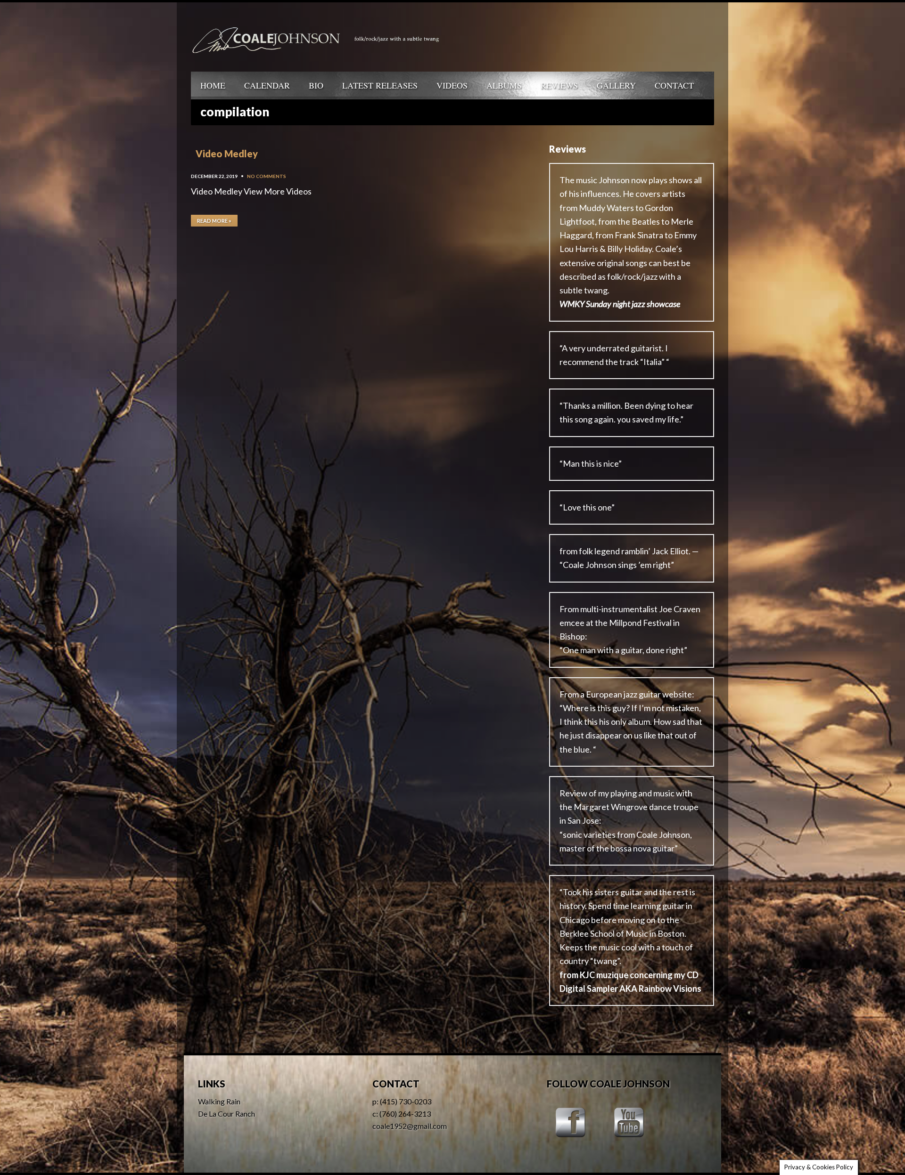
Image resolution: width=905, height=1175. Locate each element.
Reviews (559, 85)
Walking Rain (219, 1101)
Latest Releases (380, 85)
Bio (316, 85)
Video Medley (227, 153)
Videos (452, 85)
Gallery (616, 85)
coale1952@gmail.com (409, 1125)
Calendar (267, 85)
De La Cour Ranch (226, 1113)
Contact (674, 85)
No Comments (266, 176)
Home (212, 85)
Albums (504, 85)
